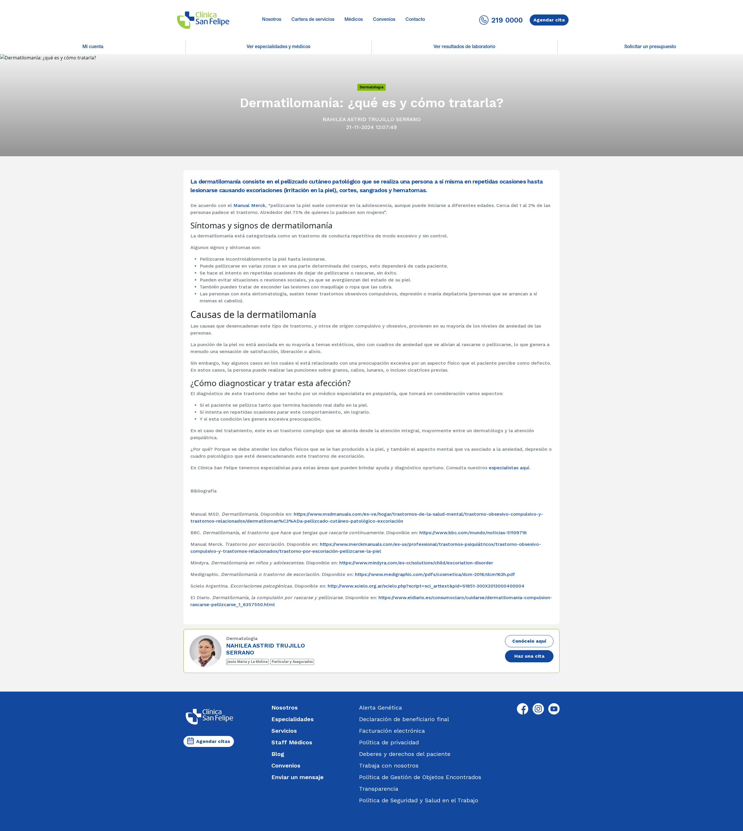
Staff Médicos (291, 742)
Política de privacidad (389, 742)
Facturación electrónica (392, 730)
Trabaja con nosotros (389, 765)
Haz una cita (529, 656)
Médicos (354, 20)
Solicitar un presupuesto (650, 47)
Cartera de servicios (312, 20)
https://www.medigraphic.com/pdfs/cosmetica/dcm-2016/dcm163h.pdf (435, 574)
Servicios (284, 730)
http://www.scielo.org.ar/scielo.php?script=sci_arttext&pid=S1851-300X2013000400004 (426, 586)
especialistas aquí (509, 467)
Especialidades (292, 719)
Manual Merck (249, 205)
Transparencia (378, 788)
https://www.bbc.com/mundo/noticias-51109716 (473, 532)
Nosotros (271, 20)
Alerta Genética (380, 707)
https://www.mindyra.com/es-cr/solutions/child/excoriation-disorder (416, 562)
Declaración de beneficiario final (404, 719)
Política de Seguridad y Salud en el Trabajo (418, 800)
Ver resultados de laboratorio (464, 47)
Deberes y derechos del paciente (404, 753)
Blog (277, 753)
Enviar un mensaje (297, 777)
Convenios (384, 20)
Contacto (415, 20)
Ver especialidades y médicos (278, 47)
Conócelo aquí (529, 641)
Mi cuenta (92, 47)
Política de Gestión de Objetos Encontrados (420, 777)
